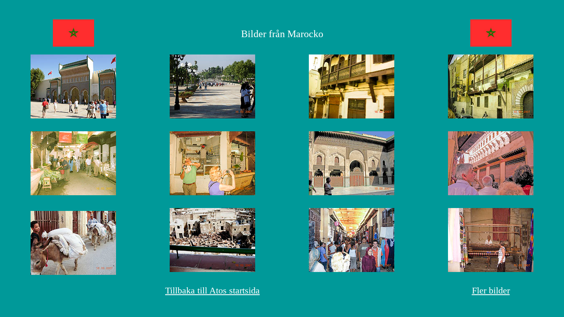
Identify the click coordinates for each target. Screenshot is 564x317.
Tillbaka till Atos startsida (212, 290)
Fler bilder (491, 290)
